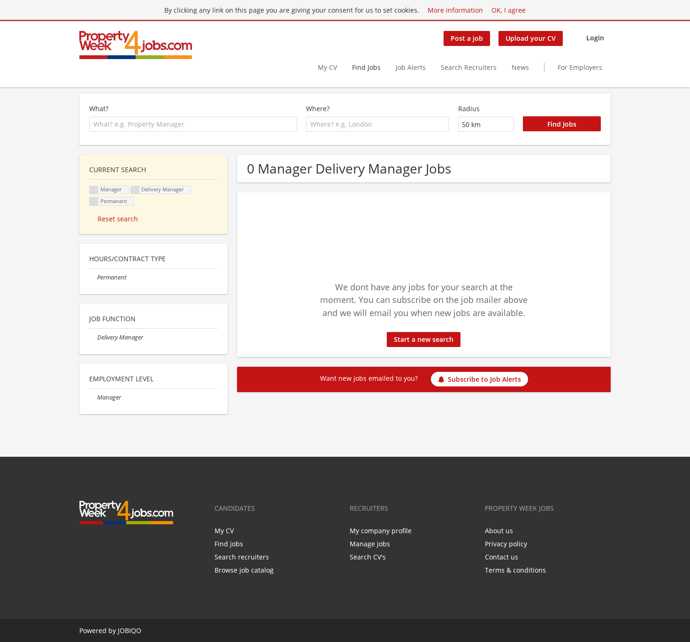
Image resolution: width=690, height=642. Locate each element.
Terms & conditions (515, 570)
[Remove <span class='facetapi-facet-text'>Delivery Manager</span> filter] (135, 190)
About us (499, 530)
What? (98, 108)
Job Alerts (411, 67)
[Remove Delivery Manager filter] (93, 337)
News (520, 67)
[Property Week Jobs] (135, 45)
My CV (327, 67)
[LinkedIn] (117, 544)
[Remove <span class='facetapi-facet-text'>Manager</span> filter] (94, 190)
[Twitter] (101, 544)
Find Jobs (366, 67)
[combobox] (193, 124)
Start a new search (423, 339)
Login (595, 37)
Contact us (501, 556)
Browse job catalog (244, 570)
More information (455, 10)
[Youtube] (131, 544)
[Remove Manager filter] (93, 397)
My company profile (381, 530)
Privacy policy (506, 543)
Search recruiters (242, 556)
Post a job (467, 38)
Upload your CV (531, 38)
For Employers (580, 67)
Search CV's (368, 556)
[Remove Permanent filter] (93, 277)
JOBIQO (129, 630)
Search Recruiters (469, 67)
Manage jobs (370, 543)
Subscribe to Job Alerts (484, 379)
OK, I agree (508, 10)
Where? (318, 108)
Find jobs (229, 543)
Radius (469, 108)
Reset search (118, 218)
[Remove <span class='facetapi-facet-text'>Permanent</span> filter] (94, 201)
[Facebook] (86, 544)
